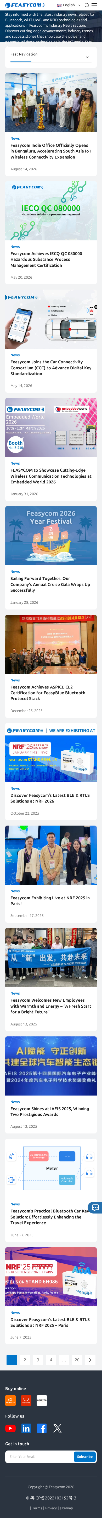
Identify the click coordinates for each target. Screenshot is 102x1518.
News (15, 138)
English (69, 5)
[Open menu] (94, 5)
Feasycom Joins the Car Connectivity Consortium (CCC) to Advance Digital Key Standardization (51, 367)
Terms (37, 1508)
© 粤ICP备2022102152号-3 (51, 1498)
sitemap (66, 1508)
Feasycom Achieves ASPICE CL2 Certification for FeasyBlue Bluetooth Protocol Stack (47, 693)
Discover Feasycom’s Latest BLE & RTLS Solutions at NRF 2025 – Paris (50, 1322)
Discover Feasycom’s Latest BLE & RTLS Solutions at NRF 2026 (50, 798)
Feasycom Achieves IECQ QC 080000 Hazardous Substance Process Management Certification (46, 259)
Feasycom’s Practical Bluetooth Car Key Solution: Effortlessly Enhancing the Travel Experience (49, 1217)
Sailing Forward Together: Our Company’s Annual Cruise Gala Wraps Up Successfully (50, 584)
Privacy (51, 1508)
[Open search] (87, 5)
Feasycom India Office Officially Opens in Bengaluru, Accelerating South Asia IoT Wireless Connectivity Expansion (51, 151)
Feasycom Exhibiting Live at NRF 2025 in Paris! (50, 900)
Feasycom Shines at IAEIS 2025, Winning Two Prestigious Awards (49, 1111)
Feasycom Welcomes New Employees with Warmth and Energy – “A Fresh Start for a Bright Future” (50, 1006)
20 (77, 1359)
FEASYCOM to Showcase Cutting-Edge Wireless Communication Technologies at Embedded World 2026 (51, 476)
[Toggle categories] (87, 57)
